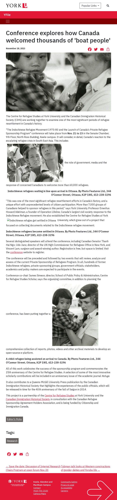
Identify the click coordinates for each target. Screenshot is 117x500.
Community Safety (69, 482)
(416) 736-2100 (40, 490)
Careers (64, 490)
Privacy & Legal (67, 485)
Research (12, 440)
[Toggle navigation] (8, 21)
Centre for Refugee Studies (59, 395)
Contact (37, 488)
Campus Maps (39, 493)
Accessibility (66, 488)
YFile (7, 15)
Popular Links (89, 5)
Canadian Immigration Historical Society (28, 399)
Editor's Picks (14, 419)
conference (16, 252)
